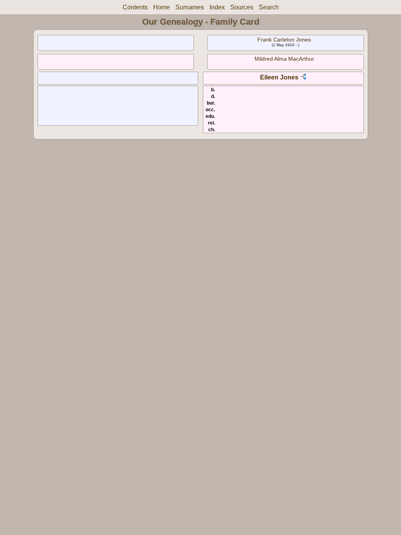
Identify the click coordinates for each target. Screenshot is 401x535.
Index (217, 7)
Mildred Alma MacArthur (284, 59)
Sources (241, 7)
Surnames (189, 7)
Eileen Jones (279, 77)
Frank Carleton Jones (284, 39)
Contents (135, 7)
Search (269, 7)
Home (161, 7)
